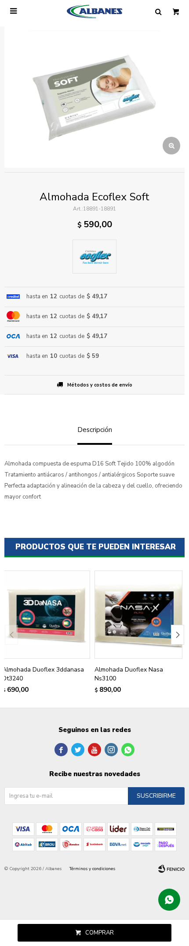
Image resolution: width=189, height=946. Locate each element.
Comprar (99, 933)
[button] (177, 635)
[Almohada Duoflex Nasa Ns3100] (138, 615)
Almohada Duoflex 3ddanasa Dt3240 (43, 674)
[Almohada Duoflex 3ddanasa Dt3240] (46, 615)
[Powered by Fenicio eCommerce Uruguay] (171, 868)
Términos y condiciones (92, 869)
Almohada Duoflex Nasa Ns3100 (128, 674)
